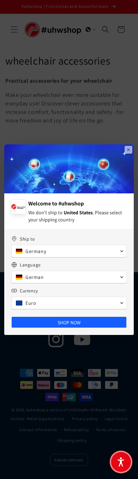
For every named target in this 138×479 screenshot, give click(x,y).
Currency (29, 291)
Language (30, 265)
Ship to (27, 239)
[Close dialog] (128, 150)
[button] (121, 462)
